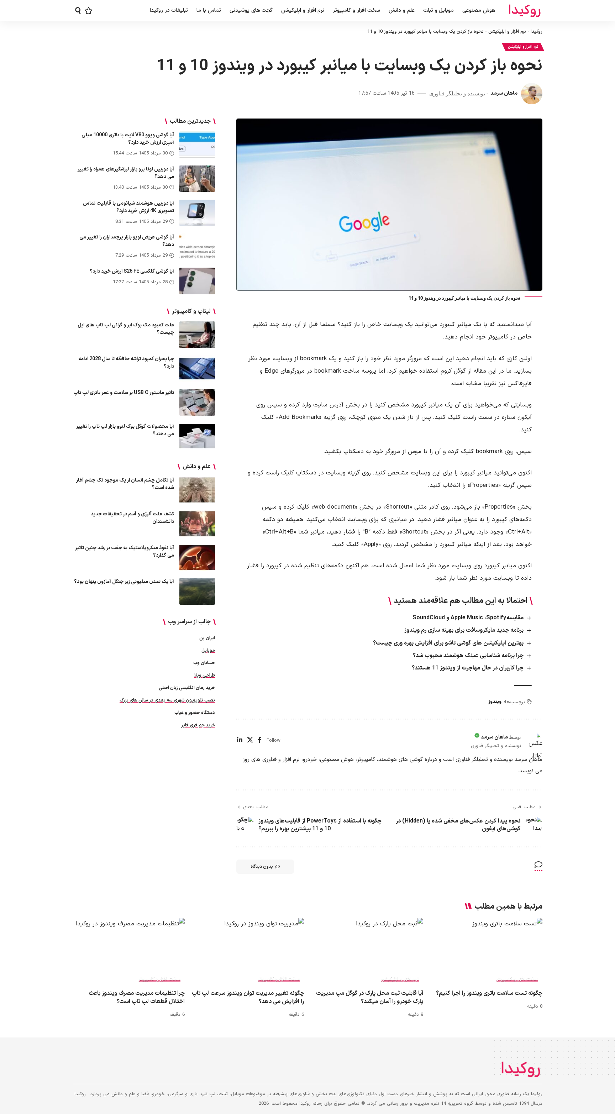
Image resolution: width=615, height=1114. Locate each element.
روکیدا (536, 31)
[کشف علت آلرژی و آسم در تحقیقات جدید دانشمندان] (197, 523)
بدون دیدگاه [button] (262, 866)
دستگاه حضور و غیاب (194, 712)
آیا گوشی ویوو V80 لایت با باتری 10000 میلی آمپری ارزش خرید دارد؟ (128, 138)
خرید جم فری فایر (198, 725)
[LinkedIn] (239, 741)
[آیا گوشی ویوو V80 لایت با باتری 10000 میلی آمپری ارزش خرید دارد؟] (197, 144)
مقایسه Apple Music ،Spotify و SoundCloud (468, 618)
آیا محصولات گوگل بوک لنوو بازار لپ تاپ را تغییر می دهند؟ (125, 430)
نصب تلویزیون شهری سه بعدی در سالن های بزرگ (167, 700)
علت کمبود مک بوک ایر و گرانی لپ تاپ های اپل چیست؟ (126, 328)
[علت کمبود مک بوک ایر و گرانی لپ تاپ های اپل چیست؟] (197, 334)
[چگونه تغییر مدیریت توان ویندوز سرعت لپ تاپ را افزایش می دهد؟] (248, 951)
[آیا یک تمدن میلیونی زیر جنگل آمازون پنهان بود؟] (197, 591)
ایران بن (207, 638)
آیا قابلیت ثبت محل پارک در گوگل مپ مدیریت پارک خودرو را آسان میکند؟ (369, 997)
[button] (78, 10)
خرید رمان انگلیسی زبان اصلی (187, 688)
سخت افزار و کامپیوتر (517, 979)
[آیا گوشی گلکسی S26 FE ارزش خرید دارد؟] (197, 281)
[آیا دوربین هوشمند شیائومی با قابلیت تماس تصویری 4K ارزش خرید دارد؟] (197, 212)
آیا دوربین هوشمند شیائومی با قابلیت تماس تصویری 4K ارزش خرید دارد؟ (128, 206)
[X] (250, 741)
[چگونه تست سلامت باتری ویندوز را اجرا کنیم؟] (486, 951)
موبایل (208, 650)
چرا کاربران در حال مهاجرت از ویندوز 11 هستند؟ (468, 668)
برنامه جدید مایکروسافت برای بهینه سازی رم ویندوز (464, 630)
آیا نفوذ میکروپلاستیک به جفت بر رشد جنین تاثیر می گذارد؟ (124, 551)
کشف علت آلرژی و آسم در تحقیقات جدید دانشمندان (132, 517)
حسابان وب (204, 663)
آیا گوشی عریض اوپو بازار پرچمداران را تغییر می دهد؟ (126, 240)
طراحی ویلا (204, 675)
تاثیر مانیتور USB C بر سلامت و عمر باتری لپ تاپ (123, 392)
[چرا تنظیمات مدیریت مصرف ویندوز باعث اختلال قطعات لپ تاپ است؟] (129, 951)
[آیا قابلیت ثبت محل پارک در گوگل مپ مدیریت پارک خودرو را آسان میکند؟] (367, 951)
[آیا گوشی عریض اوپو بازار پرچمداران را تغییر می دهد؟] (197, 246)
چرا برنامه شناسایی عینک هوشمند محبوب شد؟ (468, 655)
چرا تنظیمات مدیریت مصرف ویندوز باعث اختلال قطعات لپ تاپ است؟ (137, 997)
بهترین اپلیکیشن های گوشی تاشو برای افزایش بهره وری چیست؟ (448, 643)
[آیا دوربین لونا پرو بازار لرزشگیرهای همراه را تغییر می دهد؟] (197, 178)
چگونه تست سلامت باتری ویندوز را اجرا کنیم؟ (489, 993)
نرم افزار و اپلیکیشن (507, 31)
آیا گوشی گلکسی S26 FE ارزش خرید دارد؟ (132, 271)
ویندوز (494, 701)
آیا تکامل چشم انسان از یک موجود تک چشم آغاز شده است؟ (125, 484)
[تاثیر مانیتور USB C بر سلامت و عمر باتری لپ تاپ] (197, 402)
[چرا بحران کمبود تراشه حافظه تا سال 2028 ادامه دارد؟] (197, 368)
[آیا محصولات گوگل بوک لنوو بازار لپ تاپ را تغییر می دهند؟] (197, 436)
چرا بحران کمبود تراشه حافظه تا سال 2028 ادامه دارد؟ (126, 362)
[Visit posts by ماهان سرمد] (531, 93)
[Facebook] (259, 741)
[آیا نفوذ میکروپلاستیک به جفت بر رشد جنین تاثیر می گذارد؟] (197, 557)
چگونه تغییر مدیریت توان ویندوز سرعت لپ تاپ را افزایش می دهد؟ (248, 997)
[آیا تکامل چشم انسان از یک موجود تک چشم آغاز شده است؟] (197, 490)
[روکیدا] (524, 11)
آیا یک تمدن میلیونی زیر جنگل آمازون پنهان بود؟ (124, 581)
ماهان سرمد (503, 93)
